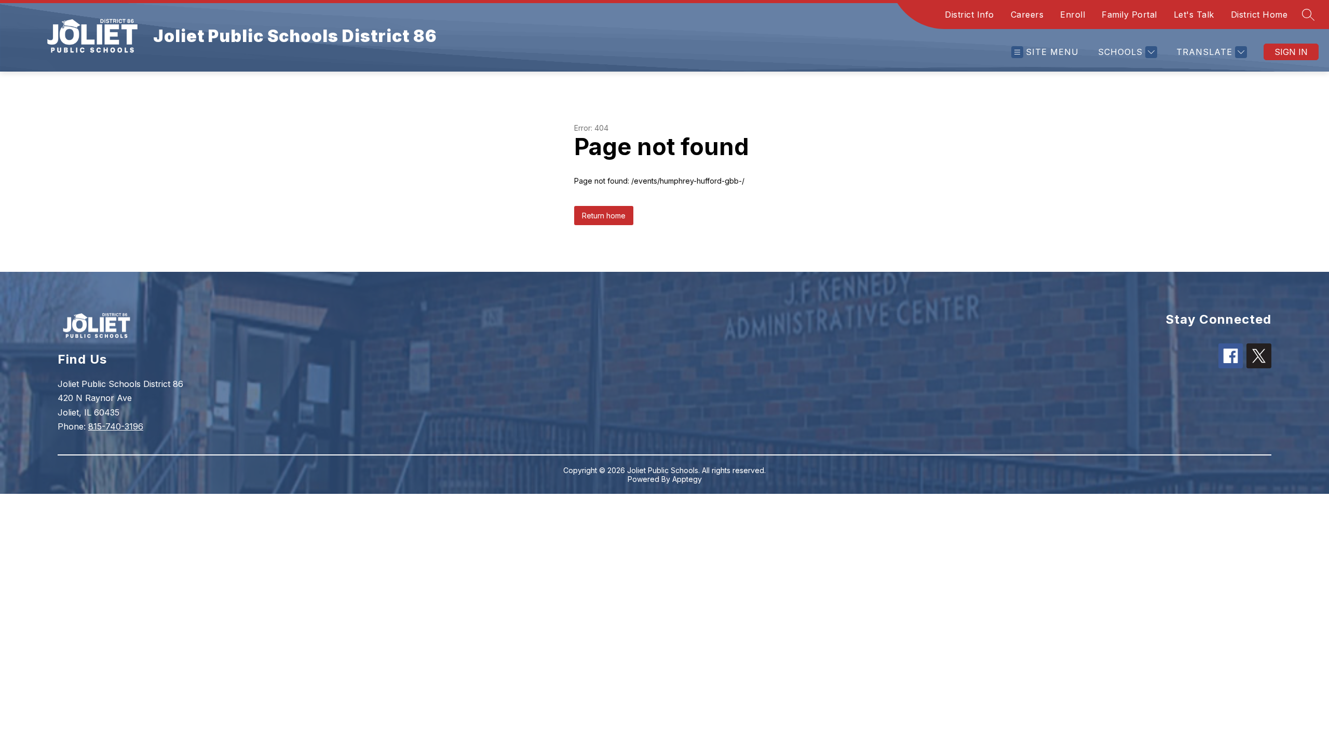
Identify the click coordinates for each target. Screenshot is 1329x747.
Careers (1027, 14)
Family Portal (1129, 14)
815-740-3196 (115, 426)
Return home (604, 215)
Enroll (1072, 14)
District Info (969, 14)
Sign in (1291, 52)
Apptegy (687, 479)
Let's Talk (1194, 14)
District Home (1259, 14)
